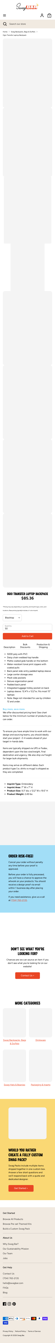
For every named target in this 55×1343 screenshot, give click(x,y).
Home (5, 32)
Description (9, 647)
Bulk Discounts (25, 645)
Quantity (8, 626)
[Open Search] (4, 24)
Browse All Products (13, 1219)
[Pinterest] (14, 1304)
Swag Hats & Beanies (14, 1084)
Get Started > (21, 1188)
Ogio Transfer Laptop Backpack (14, 35)
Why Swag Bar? (10, 1244)
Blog (5, 1292)
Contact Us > (27, 975)
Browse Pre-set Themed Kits (17, 1224)
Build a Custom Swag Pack (16, 1228)
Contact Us (8, 1273)
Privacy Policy (8, 1331)
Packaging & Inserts (40, 1084)
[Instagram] (9, 1304)
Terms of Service (34, 1331)
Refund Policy (20, 1331)
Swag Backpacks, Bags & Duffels (23, 32)
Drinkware (41, 1040)
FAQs (5, 1287)
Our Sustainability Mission (16, 1248)
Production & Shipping (43, 645)
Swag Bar (20, 1335)
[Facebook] (4, 1304)
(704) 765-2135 (19, 900)
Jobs (5, 1258)
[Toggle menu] (4, 15)
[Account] (42, 14)
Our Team (8, 1253)
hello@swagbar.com (13, 1283)
